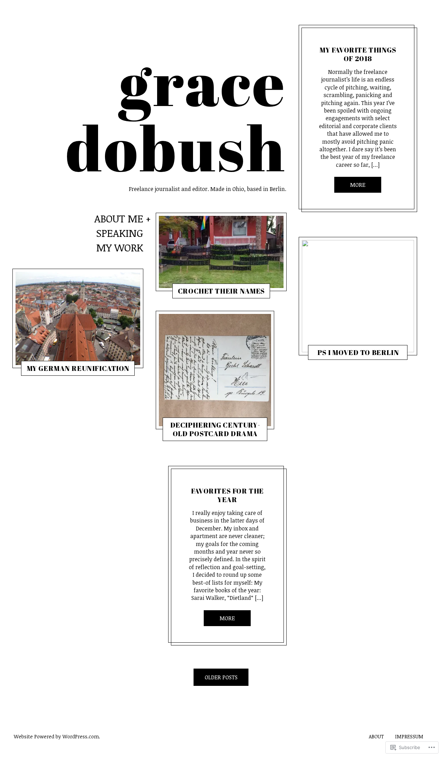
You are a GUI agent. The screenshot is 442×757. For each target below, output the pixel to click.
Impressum (409, 736)
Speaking (119, 233)
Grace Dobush (81, 369)
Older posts (221, 677)
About (376, 736)
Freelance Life (51, 369)
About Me (118, 219)
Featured (188, 435)
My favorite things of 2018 (357, 54)
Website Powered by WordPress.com (56, 736)
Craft (195, 292)
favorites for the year (227, 495)
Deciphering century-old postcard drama (215, 429)
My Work (119, 248)
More (227, 618)
